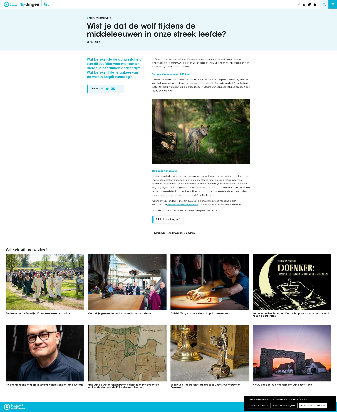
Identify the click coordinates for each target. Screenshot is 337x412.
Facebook (102, 89)
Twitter (107, 89)
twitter (309, 4)
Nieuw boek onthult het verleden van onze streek (282, 385)
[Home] (29, 5)
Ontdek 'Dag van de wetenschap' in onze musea (200, 313)
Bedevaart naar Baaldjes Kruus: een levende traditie (38, 313)
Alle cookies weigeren (284, 406)
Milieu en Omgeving (100, 18)
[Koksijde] (11, 5)
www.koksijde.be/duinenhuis (182, 205)
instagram (304, 4)
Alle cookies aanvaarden (313, 406)
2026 (46, 4)
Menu (332, 4)
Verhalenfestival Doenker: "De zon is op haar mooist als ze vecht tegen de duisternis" (292, 314)
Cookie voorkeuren (259, 406)
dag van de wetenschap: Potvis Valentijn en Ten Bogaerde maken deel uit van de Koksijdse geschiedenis (123, 386)
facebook (298, 4)
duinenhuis (159, 233)
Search (324, 4)
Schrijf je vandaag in (167, 219)
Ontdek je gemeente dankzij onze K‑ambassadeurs (119, 313)
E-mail (113, 89)
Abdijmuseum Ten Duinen (181, 233)
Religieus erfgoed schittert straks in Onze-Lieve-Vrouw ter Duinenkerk (205, 386)
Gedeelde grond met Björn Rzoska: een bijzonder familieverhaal (45, 385)
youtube (314, 4)
